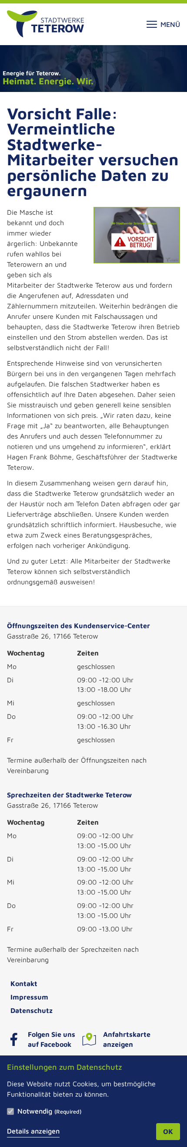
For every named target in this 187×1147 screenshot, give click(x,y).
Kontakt (23, 983)
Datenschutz (31, 1010)
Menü (170, 24)
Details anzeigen (33, 1131)
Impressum (29, 997)
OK (168, 1131)
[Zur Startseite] (45, 24)
